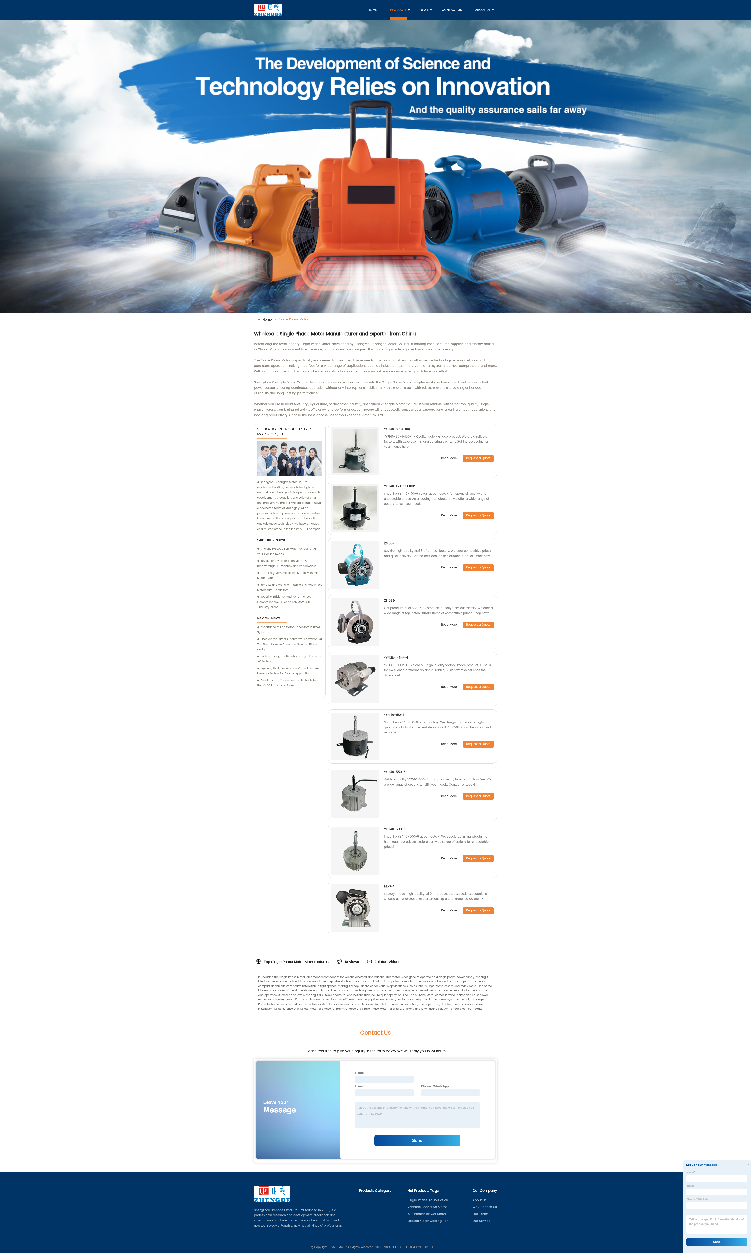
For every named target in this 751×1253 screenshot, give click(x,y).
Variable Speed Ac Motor (427, 1207)
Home (372, 9)
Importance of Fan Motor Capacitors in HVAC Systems (289, 630)
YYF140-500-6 (394, 829)
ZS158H (389, 543)
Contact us (452, 9)
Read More (449, 458)
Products (398, 9)
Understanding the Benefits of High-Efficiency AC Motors (289, 659)
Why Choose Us (485, 1207)
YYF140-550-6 (394, 772)
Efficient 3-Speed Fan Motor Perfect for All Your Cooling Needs (286, 551)
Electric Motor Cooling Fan (428, 1221)
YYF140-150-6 (394, 714)
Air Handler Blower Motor (427, 1214)
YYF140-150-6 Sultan (399, 486)
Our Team (480, 1214)
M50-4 (389, 886)
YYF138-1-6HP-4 (396, 657)
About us (482, 9)
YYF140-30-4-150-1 (398, 429)
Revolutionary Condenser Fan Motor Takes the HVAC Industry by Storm (287, 683)
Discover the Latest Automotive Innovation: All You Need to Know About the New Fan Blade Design (289, 644)
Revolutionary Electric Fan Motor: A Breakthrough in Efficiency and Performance (287, 563)
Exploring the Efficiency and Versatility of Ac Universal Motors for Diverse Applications (288, 671)
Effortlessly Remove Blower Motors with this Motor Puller (287, 575)
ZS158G (389, 600)
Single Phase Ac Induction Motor (428, 1200)
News (424, 9)
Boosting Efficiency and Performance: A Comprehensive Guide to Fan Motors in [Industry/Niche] (285, 601)
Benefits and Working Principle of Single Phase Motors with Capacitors (289, 587)
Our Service (481, 1220)
